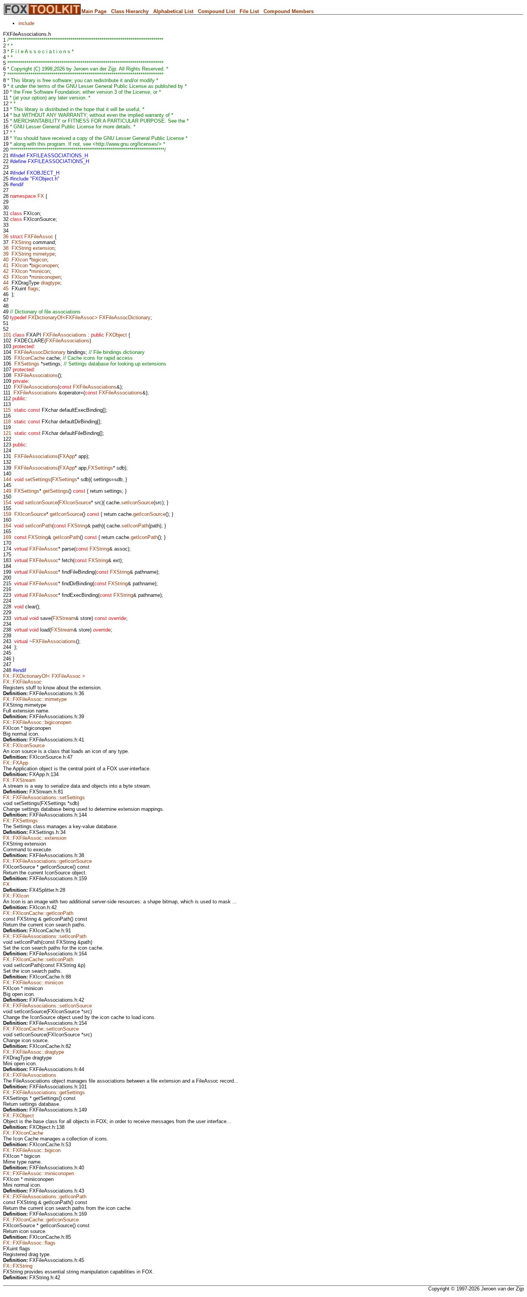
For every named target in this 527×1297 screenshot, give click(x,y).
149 (7, 491)
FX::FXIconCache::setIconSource (41, 1029)
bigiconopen (44, 265)
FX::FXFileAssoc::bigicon (32, 1150)
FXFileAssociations (64, 335)
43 (5, 277)
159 (7, 514)
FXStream (63, 618)
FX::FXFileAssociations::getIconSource (47, 861)
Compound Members (289, 11)
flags (33, 288)
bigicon (39, 260)
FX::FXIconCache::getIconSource (41, 1220)
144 (7, 479)
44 (5, 283)
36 (5, 236)
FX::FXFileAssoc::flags (29, 1243)
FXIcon (20, 260)
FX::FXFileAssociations (29, 1075)
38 (5, 248)
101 (7, 335)
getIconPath (66, 537)
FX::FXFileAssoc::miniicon (33, 982)
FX (40, 196)
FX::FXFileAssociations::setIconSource (47, 1006)
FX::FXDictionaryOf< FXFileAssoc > (44, 676)
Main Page (93, 11)
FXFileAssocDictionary (124, 317)
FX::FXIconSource (24, 745)
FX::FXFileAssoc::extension (34, 838)
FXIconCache (29, 358)
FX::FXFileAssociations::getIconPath (44, 1196)
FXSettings (26, 364)
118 (7, 421)
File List (249, 11)
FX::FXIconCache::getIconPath (38, 913)
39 (5, 254)
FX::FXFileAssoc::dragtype (33, 1052)
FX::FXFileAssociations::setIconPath (44, 936)
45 (5, 288)
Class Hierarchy (130, 11)
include (26, 23)
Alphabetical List (173, 11)
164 (7, 526)
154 (7, 502)
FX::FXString (17, 1266)
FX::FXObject (18, 1115)
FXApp (67, 456)
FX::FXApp (15, 763)
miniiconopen (46, 277)
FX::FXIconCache (23, 1133)
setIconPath (38, 526)
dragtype (50, 283)
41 (5, 265)
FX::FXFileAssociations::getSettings (44, 1092)
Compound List (216, 11)
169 (7, 537)
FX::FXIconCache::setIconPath (38, 959)
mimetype (44, 254)
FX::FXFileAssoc (22, 682)
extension (43, 248)
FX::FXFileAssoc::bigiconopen (37, 722)
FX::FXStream (19, 780)
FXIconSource (75, 502)
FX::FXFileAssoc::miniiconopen (38, 1173)
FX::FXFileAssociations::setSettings (44, 797)
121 (7, 433)
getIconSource (66, 514)
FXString (21, 242)
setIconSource (41, 502)
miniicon (40, 271)
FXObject (116, 335)
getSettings (55, 491)
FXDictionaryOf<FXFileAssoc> (63, 317)
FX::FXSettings (20, 821)
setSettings (38, 479)
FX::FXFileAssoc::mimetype (35, 699)
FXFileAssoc (38, 236)
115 (7, 410)
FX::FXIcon (16, 896)
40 (5, 260)
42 (5, 271)
